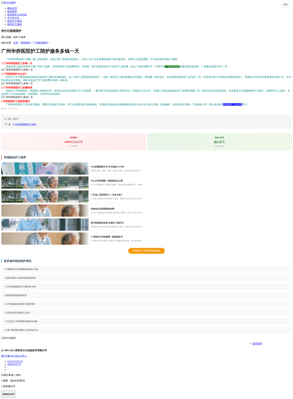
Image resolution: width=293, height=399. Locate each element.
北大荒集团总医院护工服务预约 (19, 304)
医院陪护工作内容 (17, 14)
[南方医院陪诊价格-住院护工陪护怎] (45, 224)
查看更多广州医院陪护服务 (146, 251)
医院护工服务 (14, 24)
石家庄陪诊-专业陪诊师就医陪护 (20, 278)
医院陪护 (12, 11)
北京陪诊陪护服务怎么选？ (17, 313)
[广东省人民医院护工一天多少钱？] (45, 196)
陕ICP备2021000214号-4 (14, 356)
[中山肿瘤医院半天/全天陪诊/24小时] (45, 168)
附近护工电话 (14, 21)
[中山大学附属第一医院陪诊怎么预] (45, 182)
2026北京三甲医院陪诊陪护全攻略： (22, 321)
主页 (15, 42)
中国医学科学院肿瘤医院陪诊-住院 (21, 269)
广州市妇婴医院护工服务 (24, 124)
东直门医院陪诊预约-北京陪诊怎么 (21, 330)
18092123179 (14, 364)
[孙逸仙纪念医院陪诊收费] (45, 210)
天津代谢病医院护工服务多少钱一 (20, 287)
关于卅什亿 (13, 18)
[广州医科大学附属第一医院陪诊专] (45, 238)
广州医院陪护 (40, 42)
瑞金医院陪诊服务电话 (15, 295)
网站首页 (12, 8)
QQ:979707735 (15, 361)
